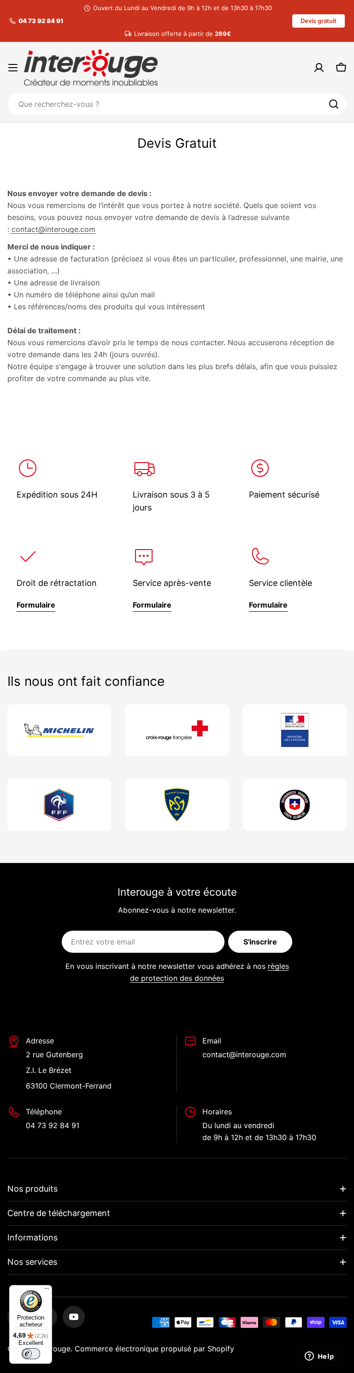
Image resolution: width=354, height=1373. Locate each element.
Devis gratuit (318, 20)
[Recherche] (333, 104)
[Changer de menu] (12, 67)
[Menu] (46, 1290)
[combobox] (177, 104)
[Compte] (318, 67)
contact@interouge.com (52, 229)
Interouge (54, 1348)
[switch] (31, 1353)
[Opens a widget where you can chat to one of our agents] (319, 1356)
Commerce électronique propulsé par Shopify (154, 1348)
